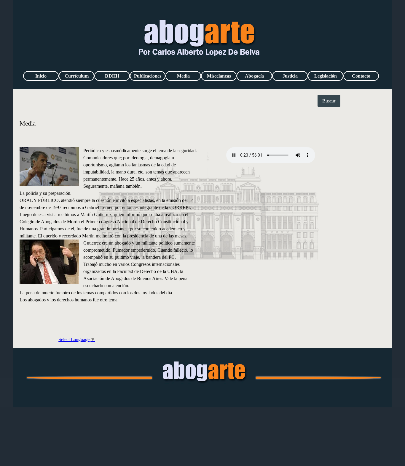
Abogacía (254, 75)
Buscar (328, 100)
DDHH (112, 75)
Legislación (325, 75)
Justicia (290, 75)
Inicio (41, 75)
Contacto (361, 75)
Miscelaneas (219, 75)
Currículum (77, 75)
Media (183, 75)
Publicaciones (147, 75)
